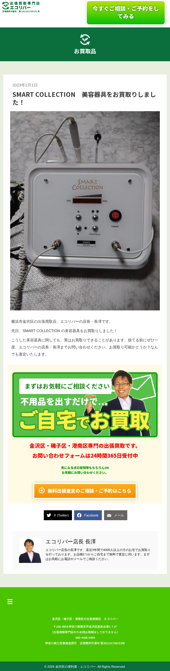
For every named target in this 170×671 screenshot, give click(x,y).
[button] (126, 12)
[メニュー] (9, 601)
